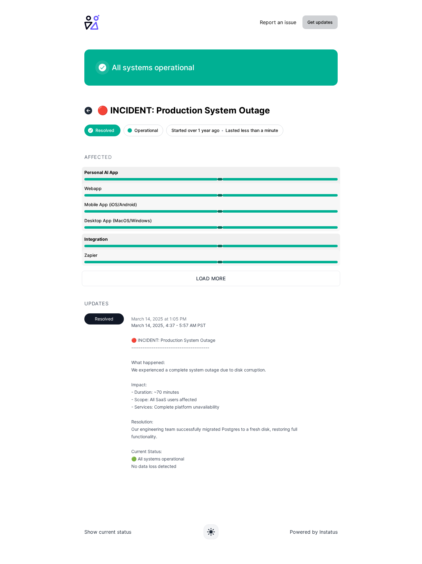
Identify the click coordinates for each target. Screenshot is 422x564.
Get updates (320, 22)
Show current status (107, 532)
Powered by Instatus (314, 532)
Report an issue (278, 22)
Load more (211, 278)
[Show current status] (88, 110)
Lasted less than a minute (252, 131)
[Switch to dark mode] (211, 531)
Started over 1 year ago (195, 131)
